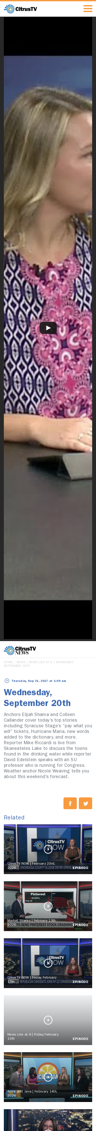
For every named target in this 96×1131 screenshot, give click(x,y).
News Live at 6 (40, 662)
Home (8, 662)
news (21, 662)
